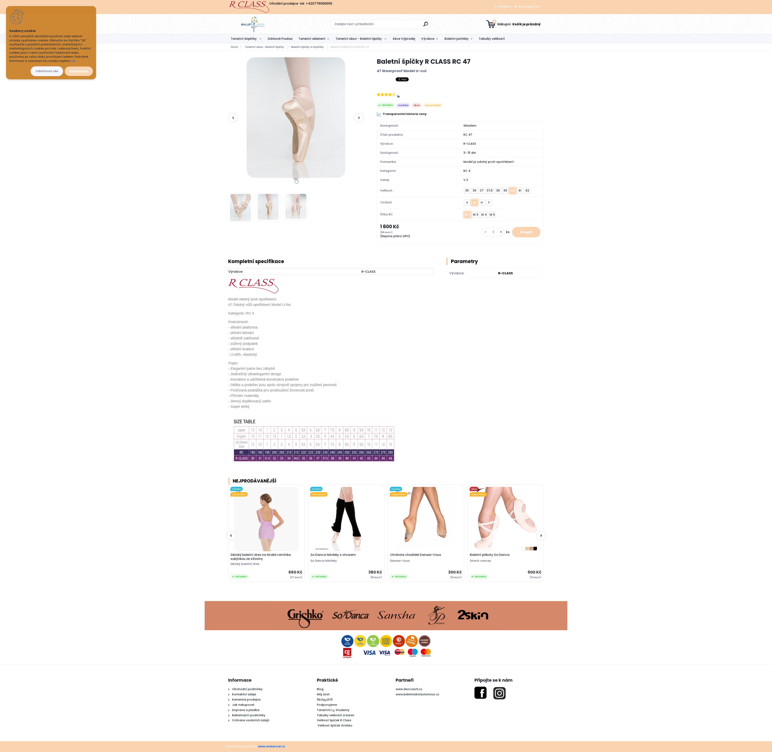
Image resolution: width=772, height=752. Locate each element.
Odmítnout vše (47, 71)
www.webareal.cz (271, 746)
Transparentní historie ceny (405, 114)
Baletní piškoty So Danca (489, 555)
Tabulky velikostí (492, 39)
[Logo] (252, 24)
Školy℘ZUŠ (325, 700)
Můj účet (323, 694)
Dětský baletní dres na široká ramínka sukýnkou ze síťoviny (261, 557)
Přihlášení (504, 7)
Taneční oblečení (312, 39)
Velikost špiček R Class (334, 720)
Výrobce (427, 39)
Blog (320, 689)
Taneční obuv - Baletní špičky (359, 39)
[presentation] (233, 118)
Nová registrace (529, 7)
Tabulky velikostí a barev (335, 715)
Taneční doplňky (244, 39)
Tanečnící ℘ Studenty (333, 710)
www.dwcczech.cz (409, 689)
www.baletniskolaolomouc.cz (417, 694)
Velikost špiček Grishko (334, 725)
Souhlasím (79, 71)
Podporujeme (327, 705)
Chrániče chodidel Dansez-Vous (415, 555)
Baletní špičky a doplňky (307, 47)
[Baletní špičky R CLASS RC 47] (296, 117)
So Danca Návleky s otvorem (333, 555)
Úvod (234, 47)
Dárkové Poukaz (280, 39)
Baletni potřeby (457, 39)
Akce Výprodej (404, 39)
